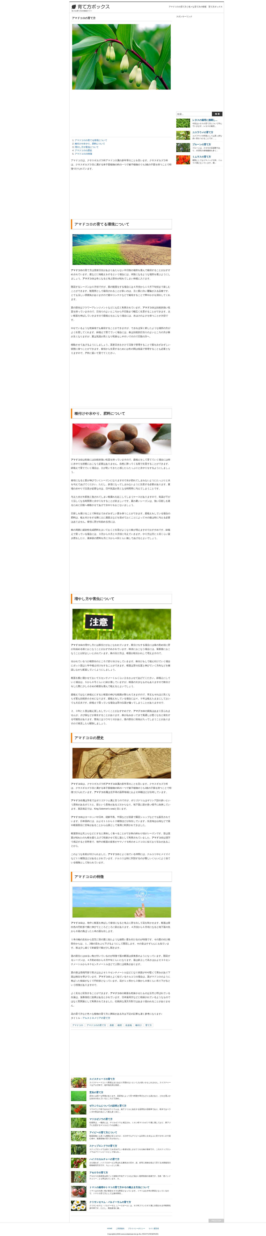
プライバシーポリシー (136, 1228)
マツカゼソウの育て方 (101, 1119)
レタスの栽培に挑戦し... (204, 120)
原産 (112, 1025)
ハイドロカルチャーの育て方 (104, 1159)
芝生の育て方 (96, 1092)
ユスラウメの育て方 (202, 132)
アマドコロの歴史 (83, 150)
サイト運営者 (154, 1228)
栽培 (119, 1025)
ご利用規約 (120, 1228)
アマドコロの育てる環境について (91, 140)
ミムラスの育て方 (201, 156)
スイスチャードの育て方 (102, 1079)
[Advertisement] (121, 114)
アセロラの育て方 (98, 1172)
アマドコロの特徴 (83, 154)
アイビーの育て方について (103, 1132)
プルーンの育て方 (201, 144)
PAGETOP (216, 1221)
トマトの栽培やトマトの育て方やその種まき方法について (119, 1187)
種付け (138, 1025)
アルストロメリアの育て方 (96, 1018)
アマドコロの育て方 (96, 1025)
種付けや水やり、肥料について (90, 143)
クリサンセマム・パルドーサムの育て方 (110, 1202)
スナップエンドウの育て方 (103, 1145)
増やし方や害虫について (87, 147)
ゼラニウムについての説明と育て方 (107, 1105)
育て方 (148, 1025)
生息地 (128, 1025)
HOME (109, 1228)
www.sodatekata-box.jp (129, 1234)
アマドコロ (77, 1025)
